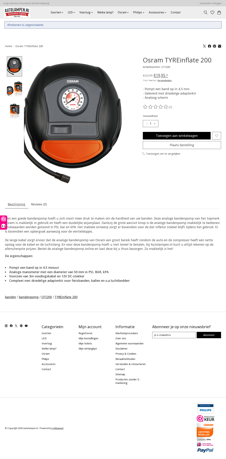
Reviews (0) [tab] (39, 204)
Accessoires (48, 364)
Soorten (46, 333)
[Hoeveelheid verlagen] (146, 123)
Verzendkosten (164, 80)
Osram (46, 353)
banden (10, 297)
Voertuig (47, 343)
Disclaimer (121, 348)
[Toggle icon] (205, 12)
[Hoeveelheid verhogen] (154, 123)
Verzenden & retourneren (130, 364)
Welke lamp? (105, 12)
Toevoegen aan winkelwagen (177, 135)
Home (8, 46)
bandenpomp (29, 297)
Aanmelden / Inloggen (211, 3)
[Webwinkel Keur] (205, 420)
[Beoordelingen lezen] (156, 107)
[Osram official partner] (205, 440)
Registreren (85, 333)
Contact (176, 12)
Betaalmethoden (125, 359)
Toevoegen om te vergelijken (163, 153)
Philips (45, 359)
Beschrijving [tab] (16, 204)
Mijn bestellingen (88, 338)
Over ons (120, 338)
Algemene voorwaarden (129, 343)
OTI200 (46, 297)
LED (44, 338)
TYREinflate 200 (66, 297)
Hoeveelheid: (150, 116)
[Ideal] (205, 445)
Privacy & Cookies (125, 353)
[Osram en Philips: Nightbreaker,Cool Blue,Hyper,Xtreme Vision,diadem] (17, 12)
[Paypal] (205, 452)
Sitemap (120, 374)
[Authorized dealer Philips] (205, 413)
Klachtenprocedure (126, 333)
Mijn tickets (85, 343)
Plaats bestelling (182, 145)
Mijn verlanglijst (88, 348)
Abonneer (209, 335)
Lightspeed (57, 428)
